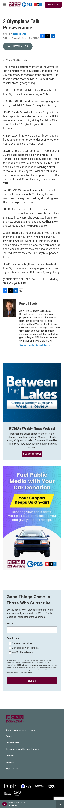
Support (10, 762)
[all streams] (60, 804)
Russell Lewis (19, 33)
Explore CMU (12, 768)
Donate (54, 4)
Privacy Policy (12, 743)
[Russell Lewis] (9, 308)
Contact (9, 736)
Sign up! (32, 680)
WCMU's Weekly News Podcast (32, 428)
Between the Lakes (22, 643)
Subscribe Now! (32, 454)
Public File (10, 756)
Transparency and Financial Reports (22, 749)
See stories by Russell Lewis (34, 345)
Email (10, 623)
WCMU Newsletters (22, 652)
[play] (4, 804)
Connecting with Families (25, 647)
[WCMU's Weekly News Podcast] (32, 392)
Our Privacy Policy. (27, 672)
